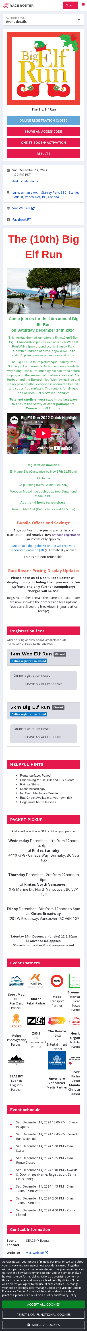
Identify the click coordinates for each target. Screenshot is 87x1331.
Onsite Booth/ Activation (43, 142)
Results (43, 153)
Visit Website (21, 208)
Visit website (35, 1253)
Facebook (19, 219)
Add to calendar (24, 181)
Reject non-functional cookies (44, 1314)
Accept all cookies (43, 1304)
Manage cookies (45, 1325)
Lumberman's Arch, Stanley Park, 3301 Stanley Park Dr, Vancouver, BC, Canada (45, 194)
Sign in (70, 5)
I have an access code (43, 131)
